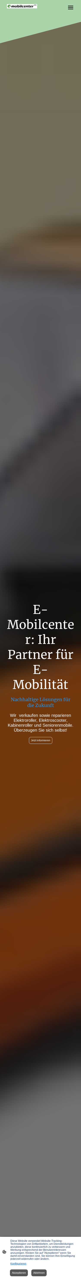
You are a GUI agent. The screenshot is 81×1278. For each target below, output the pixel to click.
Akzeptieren (19, 1272)
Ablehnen (39, 1272)
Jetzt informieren (40, 740)
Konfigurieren (18, 1263)
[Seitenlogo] (22, 6)
